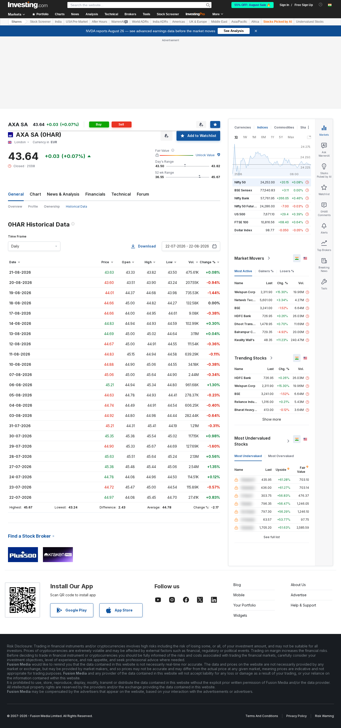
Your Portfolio (244, 605)
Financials (95, 194)
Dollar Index (243, 230)
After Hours (99, 21)
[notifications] (321, 4)
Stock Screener (168, 14)
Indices (262, 127)
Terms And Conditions (261, 716)
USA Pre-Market (77, 21)
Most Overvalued (281, 456)
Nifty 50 (240, 182)
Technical (121, 194)
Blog (237, 585)
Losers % (287, 271)
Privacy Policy (296, 716)
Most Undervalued (248, 456)
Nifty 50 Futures (246, 206)
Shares (16, 21)
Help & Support (303, 605)
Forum (143, 194)
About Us (298, 585)
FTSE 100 (241, 222)
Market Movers (249, 258)
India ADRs (160, 21)
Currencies (242, 127)
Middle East (219, 21)
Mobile (239, 595)
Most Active (243, 271)
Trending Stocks (250, 358)
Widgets (240, 615)
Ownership (52, 206)
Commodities (284, 127)
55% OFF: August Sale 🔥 (252, 5)
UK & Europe (198, 21)
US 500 (239, 214)
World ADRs (140, 21)
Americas (178, 21)
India (58, 21)
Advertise (299, 595)
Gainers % (266, 271)
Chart (35, 194)
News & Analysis (63, 194)
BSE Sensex (243, 190)
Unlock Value (205, 155)
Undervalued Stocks (310, 21)
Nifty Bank (241, 198)
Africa (255, 21)
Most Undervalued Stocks (252, 441)
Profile (33, 206)
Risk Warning (324, 716)
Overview (15, 206)
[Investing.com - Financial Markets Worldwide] (27, 4)
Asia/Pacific (239, 21)
